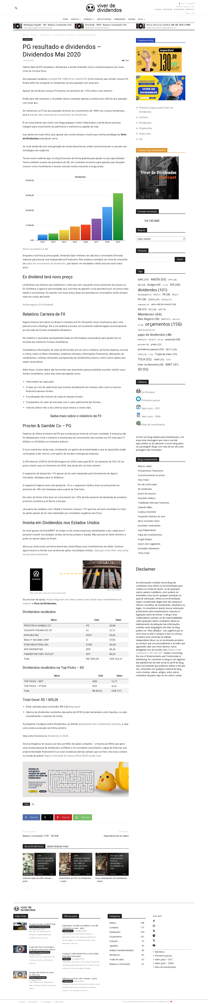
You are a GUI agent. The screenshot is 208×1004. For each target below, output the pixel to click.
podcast (172, 339)
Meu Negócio (148, 318)
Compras (66, 959)
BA (141, 284)
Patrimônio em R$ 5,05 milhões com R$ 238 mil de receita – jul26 (80, 926)
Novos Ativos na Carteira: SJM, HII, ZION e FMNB (168, 24)
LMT (162, 309)
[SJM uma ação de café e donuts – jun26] (39, 864)
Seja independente (147, 530)
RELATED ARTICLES (34, 846)
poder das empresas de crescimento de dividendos (59, 114)
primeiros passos (151, 349)
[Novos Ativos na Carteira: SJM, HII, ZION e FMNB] (140, 26)
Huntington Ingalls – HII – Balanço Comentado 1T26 (48, 24)
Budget (153, 284)
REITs (171, 349)
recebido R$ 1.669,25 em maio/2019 (67, 78)
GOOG (153, 299)
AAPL (143, 279)
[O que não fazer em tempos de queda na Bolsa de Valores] (20, 949)
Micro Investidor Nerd (148, 521)
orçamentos (163, 324)
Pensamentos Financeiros (150, 470)
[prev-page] (24, 887)
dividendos (152, 289)
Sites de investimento (153, 424)
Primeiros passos (150, 400)
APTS (172, 279)
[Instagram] (154, 926)
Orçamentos (145, 128)
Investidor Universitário (149, 525)
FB (166, 294)
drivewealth (145, 294)
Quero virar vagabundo (149, 543)
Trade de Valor (166, 354)
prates (156, 344)
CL (165, 285)
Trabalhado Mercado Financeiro (153, 502)
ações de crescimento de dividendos (46, 263)
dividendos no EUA (58, 735)
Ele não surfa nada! (147, 484)
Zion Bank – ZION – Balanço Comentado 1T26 (106, 24)
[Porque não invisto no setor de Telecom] (20, 974)
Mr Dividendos (145, 489)
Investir (34, 35)
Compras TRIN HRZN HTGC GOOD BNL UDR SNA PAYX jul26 (80, 955)
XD (140, 139)
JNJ (142, 309)
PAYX (142, 339)
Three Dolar (144, 553)
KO (152, 309)
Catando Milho (145, 507)
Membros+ (150, 314)
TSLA (145, 359)
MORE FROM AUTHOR (57, 846)
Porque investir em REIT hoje (42, 924)
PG (33, 804)
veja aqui (74, 706)
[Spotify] (154, 935)
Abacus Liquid (144, 466)
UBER (159, 359)
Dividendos (45, 35)
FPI (142, 299)
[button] (16, 8)
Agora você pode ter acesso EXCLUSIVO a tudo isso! (73, 755)
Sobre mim (145, 133)
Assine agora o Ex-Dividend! (38, 304)
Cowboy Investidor (147, 511)
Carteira (143, 117)
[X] (154, 940)
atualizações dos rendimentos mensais (100, 724)
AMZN (158, 279)
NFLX (176, 319)
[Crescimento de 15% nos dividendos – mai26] (75, 864)
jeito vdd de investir (163, 304)
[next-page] (29, 887)
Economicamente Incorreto (151, 475)
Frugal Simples (145, 539)
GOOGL (166, 299)
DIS (175, 284)
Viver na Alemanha (150, 364)
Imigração (143, 304)
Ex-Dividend (148, 392)
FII (175, 294)
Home (25, 35)
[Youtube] (154, 945)
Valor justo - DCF (150, 408)
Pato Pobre (143, 479)
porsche (143, 344)
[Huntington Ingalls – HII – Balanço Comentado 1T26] (17, 26)
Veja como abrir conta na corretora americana (48, 593)
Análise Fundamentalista (39, 927)
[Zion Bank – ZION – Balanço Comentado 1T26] (79, 26)
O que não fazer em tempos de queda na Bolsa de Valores (42, 948)
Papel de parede (146, 330)
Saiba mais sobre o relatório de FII (75, 416)
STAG (142, 354)
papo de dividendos (154, 334)
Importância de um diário (116, 836)
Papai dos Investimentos (150, 534)
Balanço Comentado (38, 977)
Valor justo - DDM (150, 416)
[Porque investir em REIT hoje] (20, 926)
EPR (157, 294)
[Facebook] (154, 921)
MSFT (165, 319)
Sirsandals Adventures (148, 548)
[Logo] (104, 8)
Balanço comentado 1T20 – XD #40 (40, 836)
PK (160, 339)
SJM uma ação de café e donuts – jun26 (79, 978)
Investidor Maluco (146, 498)
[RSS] (154, 930)
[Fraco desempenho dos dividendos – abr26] (112, 864)
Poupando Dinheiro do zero (151, 516)
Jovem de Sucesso (147, 493)
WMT (172, 364)
